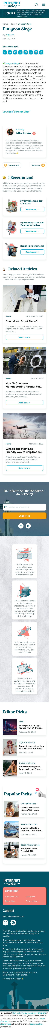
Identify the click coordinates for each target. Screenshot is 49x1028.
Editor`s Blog (31, 901)
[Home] (12, 4)
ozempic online (36, 1024)
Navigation (10, 901)
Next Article (36, 165)
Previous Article (13, 165)
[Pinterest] (28, 526)
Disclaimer (30, 896)
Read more (31, 209)
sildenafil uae (5, 1024)
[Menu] (43, 4)
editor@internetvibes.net (13, 916)
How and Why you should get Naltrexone (29, 1013)
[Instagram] (21, 526)
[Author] (34, 133)
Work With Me (11, 896)
